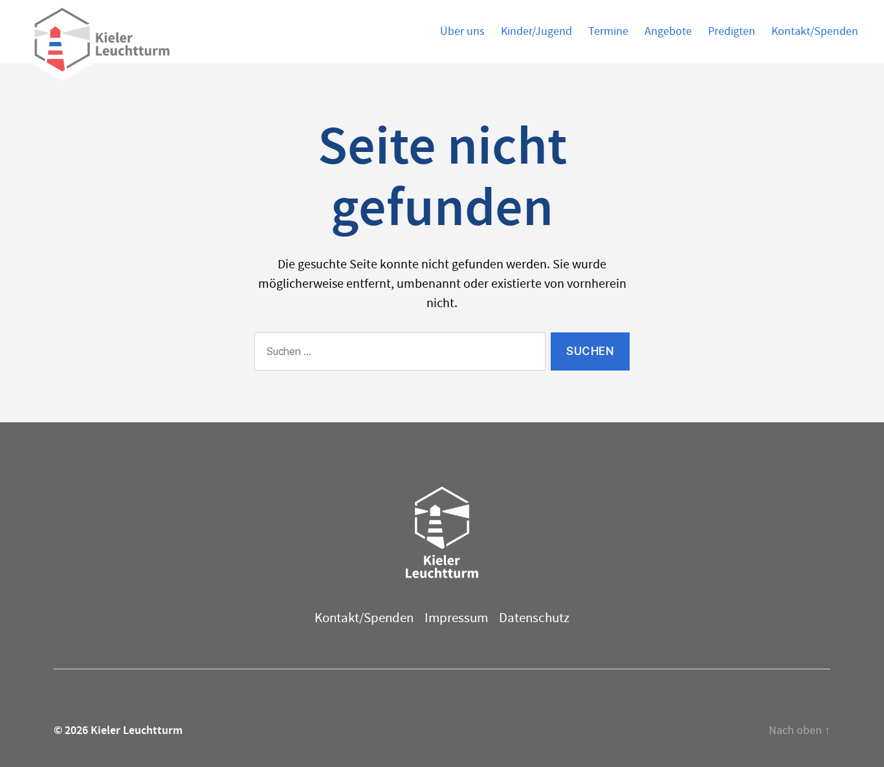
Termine (608, 32)
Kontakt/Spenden (814, 32)
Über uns (462, 32)
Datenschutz (534, 618)
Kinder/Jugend (536, 32)
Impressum (456, 618)
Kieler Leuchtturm (136, 730)
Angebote (668, 32)
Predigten (731, 32)
